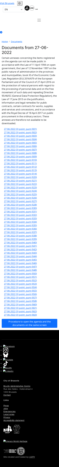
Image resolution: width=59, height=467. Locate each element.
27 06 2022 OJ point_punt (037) (20, 232)
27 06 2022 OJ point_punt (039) (20, 239)
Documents (16, 41)
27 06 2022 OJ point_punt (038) (20, 235)
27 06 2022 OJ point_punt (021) (20, 180)
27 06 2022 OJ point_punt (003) (20, 136)
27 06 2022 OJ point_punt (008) (20, 153)
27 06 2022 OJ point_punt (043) (20, 253)
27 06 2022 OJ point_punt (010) (20, 160)
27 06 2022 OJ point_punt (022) (20, 184)
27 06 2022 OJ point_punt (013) (20, 170)
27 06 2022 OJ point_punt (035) (20, 225)
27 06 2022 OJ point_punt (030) (20, 208)
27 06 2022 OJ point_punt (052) (20, 280)
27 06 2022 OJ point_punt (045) (20, 259)
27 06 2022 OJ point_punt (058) (20, 301)
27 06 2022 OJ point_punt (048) (20, 270)
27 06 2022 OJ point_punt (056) (20, 294)
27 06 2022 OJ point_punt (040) (20, 242)
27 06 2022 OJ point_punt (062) (20, 311)
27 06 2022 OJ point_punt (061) (20, 308)
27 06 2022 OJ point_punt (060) (20, 304)
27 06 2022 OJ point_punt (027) (20, 201)
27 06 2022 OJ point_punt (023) (20, 187)
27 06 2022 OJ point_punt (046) (20, 263)
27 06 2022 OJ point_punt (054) (20, 287)
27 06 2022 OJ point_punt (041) (20, 246)
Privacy (6, 417)
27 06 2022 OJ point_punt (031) (20, 211)
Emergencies (9, 411)
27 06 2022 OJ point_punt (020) (20, 177)
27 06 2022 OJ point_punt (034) (20, 222)
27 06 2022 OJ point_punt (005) (20, 142)
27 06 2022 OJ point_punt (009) (20, 156)
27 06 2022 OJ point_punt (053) (20, 283)
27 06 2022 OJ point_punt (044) (20, 256)
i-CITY (32, 456)
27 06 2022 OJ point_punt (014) (20, 173)
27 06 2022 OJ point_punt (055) (20, 290)
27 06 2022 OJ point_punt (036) (20, 228)
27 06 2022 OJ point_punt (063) (20, 314)
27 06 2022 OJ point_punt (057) (20, 297)
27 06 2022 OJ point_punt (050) (20, 273)
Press (6, 405)
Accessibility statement (13, 420)
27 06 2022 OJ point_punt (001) (20, 129)
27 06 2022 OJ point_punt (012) (20, 166)
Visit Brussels (7, 3)
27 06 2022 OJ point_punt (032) (20, 215)
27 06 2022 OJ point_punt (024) (20, 191)
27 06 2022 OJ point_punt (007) (20, 149)
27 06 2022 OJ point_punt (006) (20, 146)
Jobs (5, 408)
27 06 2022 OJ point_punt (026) (20, 197)
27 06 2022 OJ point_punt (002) (20, 132)
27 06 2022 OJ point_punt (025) (20, 194)
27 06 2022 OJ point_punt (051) (20, 277)
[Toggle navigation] (39, 20)
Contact (7, 394)
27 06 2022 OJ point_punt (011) (20, 163)
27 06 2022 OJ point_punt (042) (20, 249)
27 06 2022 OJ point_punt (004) (20, 139)
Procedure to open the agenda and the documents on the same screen (29, 323)
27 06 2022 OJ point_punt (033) (20, 218)
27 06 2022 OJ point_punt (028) (20, 204)
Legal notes (8, 414)
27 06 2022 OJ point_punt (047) (20, 266)
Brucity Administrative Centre (16, 386)
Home (5, 41)
